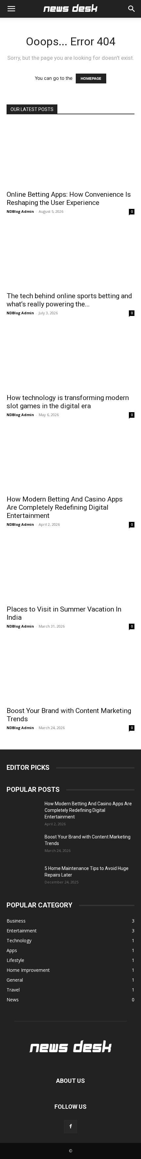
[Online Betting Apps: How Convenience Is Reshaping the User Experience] (70, 154)
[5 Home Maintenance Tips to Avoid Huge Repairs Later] (23, 876)
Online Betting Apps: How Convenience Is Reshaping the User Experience (69, 198)
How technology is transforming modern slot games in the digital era (68, 402)
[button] (132, 9)
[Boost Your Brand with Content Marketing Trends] (70, 671)
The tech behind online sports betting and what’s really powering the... (69, 300)
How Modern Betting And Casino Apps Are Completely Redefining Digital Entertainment (65, 507)
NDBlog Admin (20, 211)
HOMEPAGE (91, 78)
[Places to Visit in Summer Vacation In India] (70, 569)
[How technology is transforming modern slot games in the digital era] (70, 358)
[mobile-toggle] (11, 9)
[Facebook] (70, 1126)
